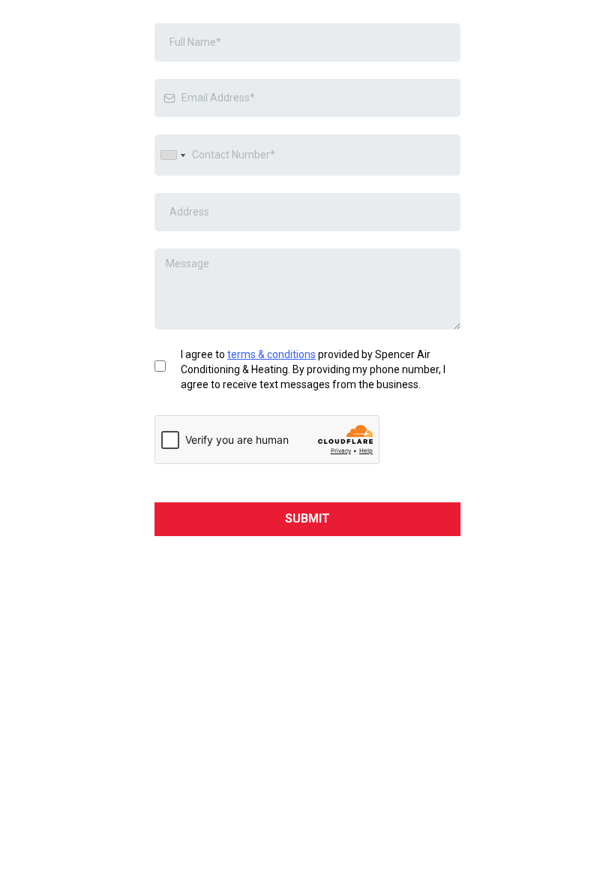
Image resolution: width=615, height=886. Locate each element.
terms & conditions (271, 354)
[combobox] (172, 155)
